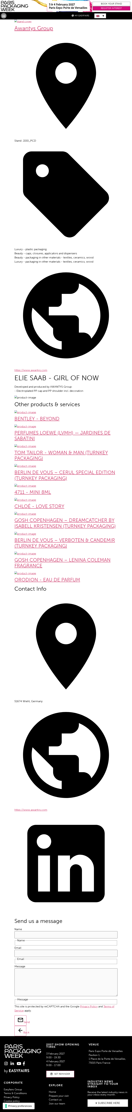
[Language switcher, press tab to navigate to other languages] (100, 15)
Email (17, 947)
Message (19, 966)
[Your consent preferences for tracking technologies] (19, 1106)
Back (24, 1032)
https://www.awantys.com (30, 370)
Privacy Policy (89, 1006)
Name (18, 929)
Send (25, 1022)
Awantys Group (33, 28)
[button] (111, 4)
